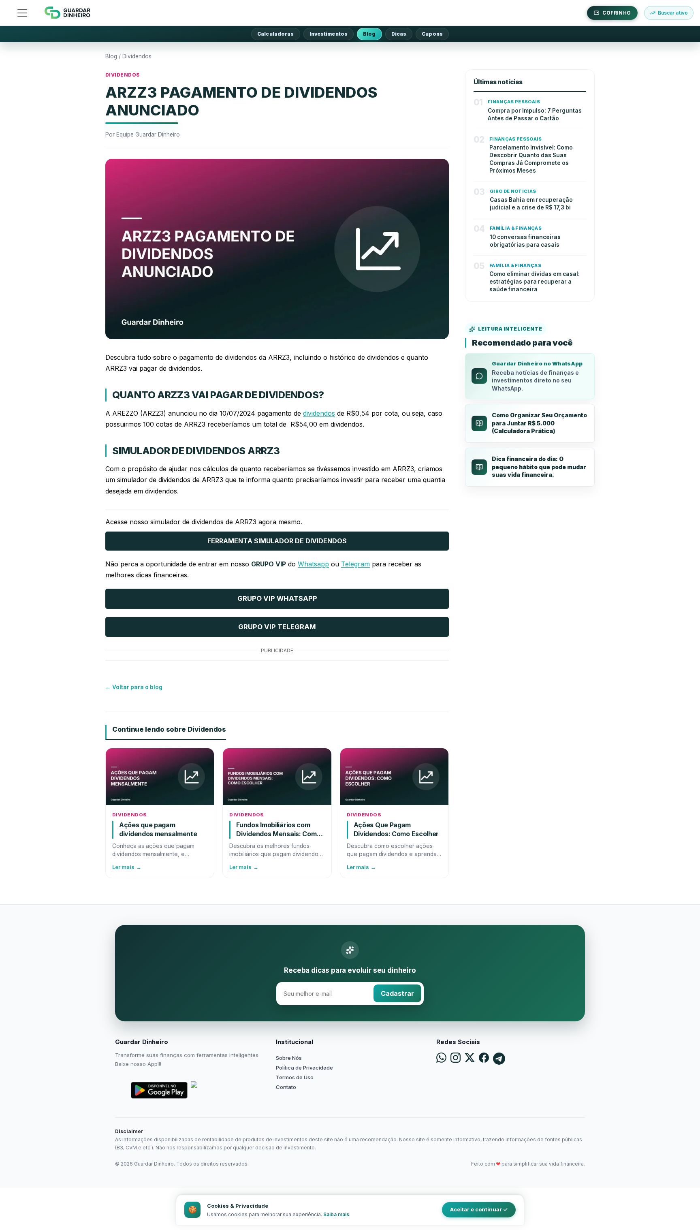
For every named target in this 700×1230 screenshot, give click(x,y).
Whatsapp (313, 564)
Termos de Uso (295, 1077)
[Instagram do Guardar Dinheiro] (455, 1059)
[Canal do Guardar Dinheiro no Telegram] (499, 1059)
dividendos (319, 413)
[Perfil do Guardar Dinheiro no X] (470, 1059)
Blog (369, 34)
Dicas (399, 34)
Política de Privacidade (304, 1067)
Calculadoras (275, 34)
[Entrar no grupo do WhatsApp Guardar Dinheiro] (441, 1059)
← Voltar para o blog (133, 687)
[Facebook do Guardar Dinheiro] (484, 1059)
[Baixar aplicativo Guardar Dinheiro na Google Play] (159, 1090)
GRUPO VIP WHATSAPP (277, 598)
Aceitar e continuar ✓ (479, 1209)
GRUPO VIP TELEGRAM (277, 627)
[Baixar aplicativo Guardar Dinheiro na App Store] (219, 1090)
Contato (286, 1087)
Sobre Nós (289, 1058)
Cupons (432, 34)
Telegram (355, 564)
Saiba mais (336, 1214)
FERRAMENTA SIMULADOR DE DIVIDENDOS (277, 541)
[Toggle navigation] (22, 13)
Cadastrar (397, 993)
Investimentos (328, 34)
